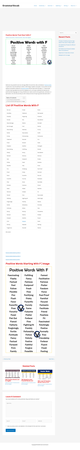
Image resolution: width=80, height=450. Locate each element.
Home (35, 5)
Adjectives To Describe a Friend (66, 52)
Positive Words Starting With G (13, 252)
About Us (73, 5)
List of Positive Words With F (13, 99)
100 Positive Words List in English (12, 380)
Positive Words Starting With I (13, 259)
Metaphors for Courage (64, 55)
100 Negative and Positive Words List (27, 380)
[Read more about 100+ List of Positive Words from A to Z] (45, 374)
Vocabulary (41, 5)
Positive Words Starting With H (13, 256)
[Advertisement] (40, 17)
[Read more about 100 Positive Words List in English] (12, 373)
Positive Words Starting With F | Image (16, 101)
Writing (65, 5)
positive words (25, 88)
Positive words (18, 37)
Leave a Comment (10, 37)
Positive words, (48, 85)
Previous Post (6, 359)
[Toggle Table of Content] (23, 98)
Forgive (24, 221)
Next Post (52, 359)
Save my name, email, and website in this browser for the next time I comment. (26, 426)
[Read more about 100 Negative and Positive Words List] (28, 373)
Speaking (58, 5)
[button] (45, 5)
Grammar (50, 5)
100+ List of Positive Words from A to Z (44, 381)
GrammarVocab (10, 5)
